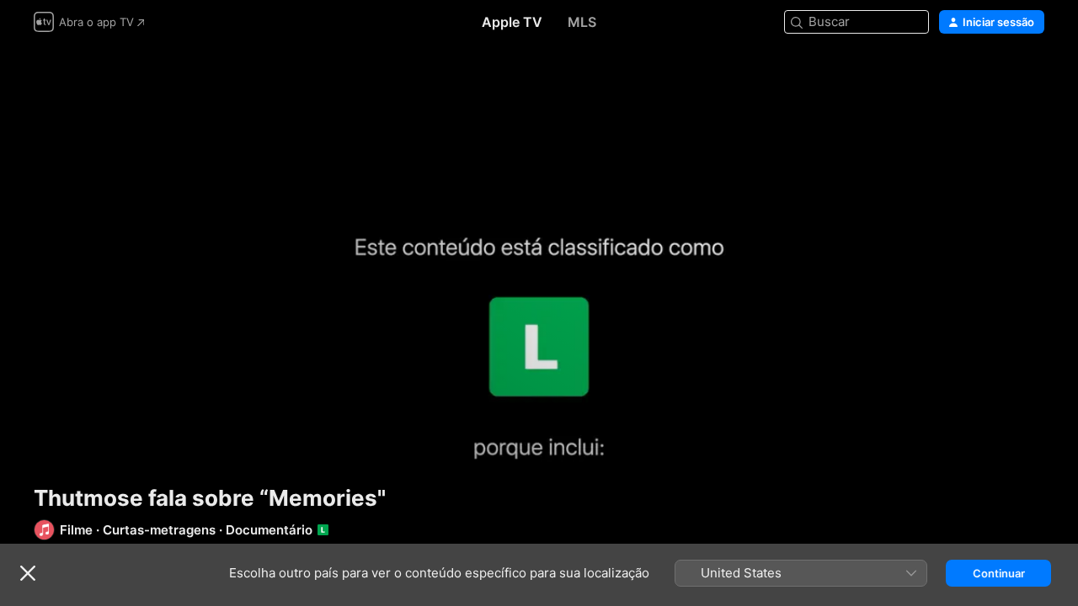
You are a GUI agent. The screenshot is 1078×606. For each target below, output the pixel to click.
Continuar (999, 573)
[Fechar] (27, 573)
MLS (582, 21)
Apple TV (512, 21)
